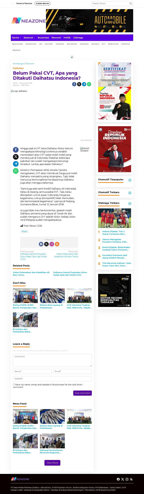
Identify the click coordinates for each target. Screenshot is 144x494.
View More (52, 462)
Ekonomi (16, 85)
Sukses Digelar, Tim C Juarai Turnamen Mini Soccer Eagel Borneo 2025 (116, 232)
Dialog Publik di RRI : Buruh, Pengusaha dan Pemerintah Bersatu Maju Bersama (24, 306)
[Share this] (74, 84)
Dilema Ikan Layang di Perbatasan (51, 306)
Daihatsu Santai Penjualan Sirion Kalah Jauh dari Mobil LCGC (33, 255)
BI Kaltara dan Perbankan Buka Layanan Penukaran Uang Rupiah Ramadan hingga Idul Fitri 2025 (24, 330)
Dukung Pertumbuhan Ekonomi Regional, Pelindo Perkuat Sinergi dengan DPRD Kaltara (52, 451)
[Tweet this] (79, 84)
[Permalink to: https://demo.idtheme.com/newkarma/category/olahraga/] (129, 203)
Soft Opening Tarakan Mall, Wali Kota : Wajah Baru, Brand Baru (78, 306)
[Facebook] (41, 244)
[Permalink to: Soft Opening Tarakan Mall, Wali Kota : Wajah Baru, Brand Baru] (79, 295)
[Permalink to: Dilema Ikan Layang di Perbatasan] (52, 295)
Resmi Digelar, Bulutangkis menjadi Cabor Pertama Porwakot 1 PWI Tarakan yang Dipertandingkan (116, 248)
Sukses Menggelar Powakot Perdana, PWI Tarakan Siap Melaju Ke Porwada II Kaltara (114, 240)
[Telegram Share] (84, 84)
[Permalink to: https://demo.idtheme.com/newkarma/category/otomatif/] (129, 180)
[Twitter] (46, 244)
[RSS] (57, 244)
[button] (130, 3)
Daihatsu (18, 68)
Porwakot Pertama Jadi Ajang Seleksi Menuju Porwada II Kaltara (114, 256)
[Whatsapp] (89, 84)
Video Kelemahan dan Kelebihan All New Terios (66, 254)
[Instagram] (52, 244)
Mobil (24, 231)
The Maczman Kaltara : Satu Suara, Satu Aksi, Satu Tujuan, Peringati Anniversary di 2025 (116, 264)
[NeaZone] (28, 20)
